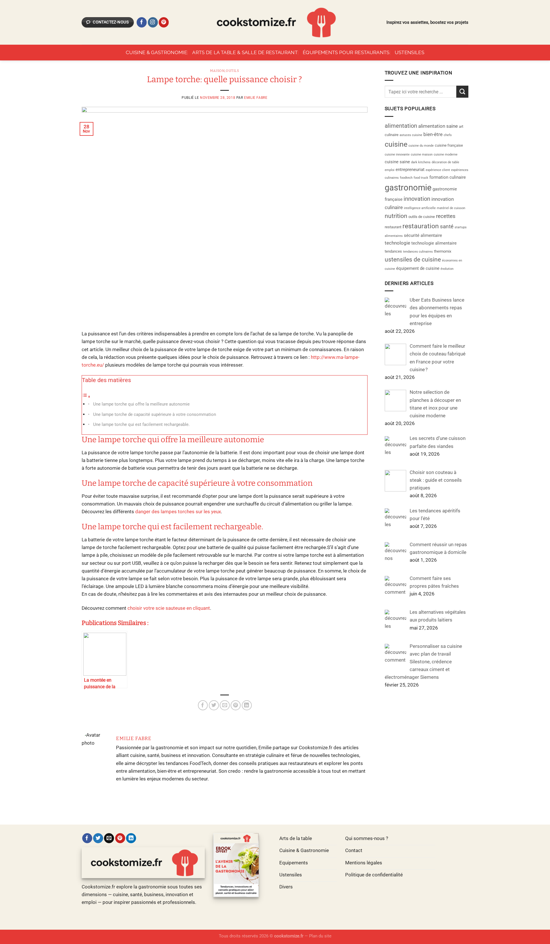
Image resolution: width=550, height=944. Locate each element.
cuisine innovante (397, 154)
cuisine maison (422, 154)
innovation (417, 199)
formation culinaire (447, 177)
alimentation (401, 126)
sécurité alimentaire (423, 235)
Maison (217, 71)
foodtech (406, 178)
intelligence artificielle (420, 208)
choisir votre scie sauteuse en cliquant (168, 608)
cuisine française (449, 145)
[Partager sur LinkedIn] (247, 705)
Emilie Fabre (255, 98)
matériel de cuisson (451, 208)
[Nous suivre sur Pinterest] (164, 22)
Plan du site (320, 936)
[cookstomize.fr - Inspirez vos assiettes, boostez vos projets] (275, 22)
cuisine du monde (421, 146)
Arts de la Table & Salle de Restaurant (245, 52)
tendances (393, 251)
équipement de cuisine (417, 268)
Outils (232, 71)
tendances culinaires (418, 251)
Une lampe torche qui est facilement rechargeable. (141, 424)
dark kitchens (421, 162)
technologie (397, 243)
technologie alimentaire (434, 243)
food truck (421, 178)
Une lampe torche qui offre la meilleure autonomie (141, 404)
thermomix (442, 251)
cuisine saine (397, 161)
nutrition (396, 216)
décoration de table (445, 162)
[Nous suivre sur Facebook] (142, 22)
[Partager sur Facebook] (203, 705)
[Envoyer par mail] (225, 705)
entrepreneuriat (410, 169)
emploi (389, 170)
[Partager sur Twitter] (214, 705)
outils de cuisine (421, 217)
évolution (447, 269)
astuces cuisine (411, 135)
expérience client (438, 170)
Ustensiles (409, 52)
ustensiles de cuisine (413, 259)
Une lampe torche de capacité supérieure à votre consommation (154, 414)
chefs (448, 135)
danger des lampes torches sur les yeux (178, 511)
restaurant (393, 227)
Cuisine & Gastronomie (156, 52)
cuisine (396, 144)
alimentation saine (438, 126)
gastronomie (408, 187)
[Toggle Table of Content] (86, 396)
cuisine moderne (445, 154)
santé (446, 226)
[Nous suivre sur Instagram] (153, 22)
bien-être (433, 134)
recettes (445, 216)
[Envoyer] (462, 91)
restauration (420, 226)
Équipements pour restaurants (346, 52)
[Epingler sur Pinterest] (236, 705)
